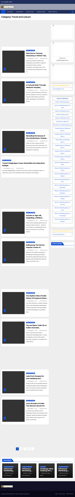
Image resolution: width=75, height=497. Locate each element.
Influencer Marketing (62, 98)
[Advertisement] (25, 35)
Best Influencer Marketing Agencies (62, 125)
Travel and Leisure (31, 50)
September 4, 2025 (32, 330)
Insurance (19, 11)
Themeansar (26, 493)
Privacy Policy (62, 493)
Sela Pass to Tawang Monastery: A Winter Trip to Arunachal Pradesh (36, 55)
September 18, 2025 (32, 141)
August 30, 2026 (9, 473)
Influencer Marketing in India (62, 118)
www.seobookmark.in (58, 234)
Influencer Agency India (62, 114)
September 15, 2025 (8, 168)
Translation (41, 11)
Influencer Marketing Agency (62, 102)
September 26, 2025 (32, 58)
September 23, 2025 (32, 90)
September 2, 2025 (32, 408)
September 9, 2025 (32, 301)
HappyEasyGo (44, 58)
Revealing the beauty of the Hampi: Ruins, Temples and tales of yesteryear (36, 138)
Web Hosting (43, 466)
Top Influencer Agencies (62, 121)
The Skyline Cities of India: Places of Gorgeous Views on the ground (36, 298)
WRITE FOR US (52, 11)
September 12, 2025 (32, 220)
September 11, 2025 (32, 250)
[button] (70, 11)
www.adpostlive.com (58, 89)
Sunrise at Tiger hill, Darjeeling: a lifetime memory (34, 217)
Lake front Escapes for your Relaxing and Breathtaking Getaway (35, 378)
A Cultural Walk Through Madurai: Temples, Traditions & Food (36, 87)
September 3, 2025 (32, 381)
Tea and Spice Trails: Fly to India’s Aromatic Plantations (36, 327)
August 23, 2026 (63, 473)
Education (29, 11)
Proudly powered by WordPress (8, 493)
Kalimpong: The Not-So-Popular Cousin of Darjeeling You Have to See (36, 247)
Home (56, 493)
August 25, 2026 (27, 473)
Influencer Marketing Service (62, 111)
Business (10, 11)
